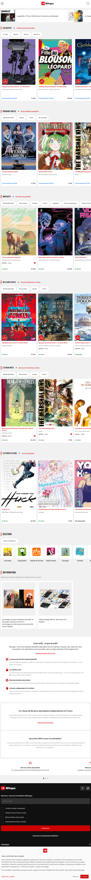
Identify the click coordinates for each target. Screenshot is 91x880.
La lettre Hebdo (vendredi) (15, 808)
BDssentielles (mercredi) (14, 817)
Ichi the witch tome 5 (45, 172)
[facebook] (82, 788)
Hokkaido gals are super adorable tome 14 (52, 509)
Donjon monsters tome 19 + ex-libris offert (16, 87)
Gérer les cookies (8, 876)
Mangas (34, 203)
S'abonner (45, 828)
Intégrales (55, 203)
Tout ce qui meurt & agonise (11, 257)
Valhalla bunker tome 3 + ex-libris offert (15, 343)
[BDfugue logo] (47, 3)
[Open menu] (2, 3)
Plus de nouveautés (23, 197)
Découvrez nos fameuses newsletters (45, 836)
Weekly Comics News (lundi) (15, 813)
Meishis (15, 34)
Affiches (26, 34)
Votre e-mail (7, 801)
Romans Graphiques (70, 203)
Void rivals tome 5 (80, 257)
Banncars (37, 34)
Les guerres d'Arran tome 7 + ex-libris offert (53, 343)
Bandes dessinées (8, 118)
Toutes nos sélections (9, 541)
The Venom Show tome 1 (10, 172)
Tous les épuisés (28, 453)
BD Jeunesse (42, 118)
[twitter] (88, 788)
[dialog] (45, 863)
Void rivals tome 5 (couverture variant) (51, 257)
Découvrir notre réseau (45, 723)
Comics (31, 118)
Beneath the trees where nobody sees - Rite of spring (17, 429)
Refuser (76, 876)
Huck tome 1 (6, 509)
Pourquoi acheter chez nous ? (46, 653)
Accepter (84, 876)
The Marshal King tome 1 (46, 428)
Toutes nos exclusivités (25, 28)
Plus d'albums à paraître (30, 111)
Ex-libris (5, 34)
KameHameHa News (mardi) (15, 822)
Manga (21, 118)
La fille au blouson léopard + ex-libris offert (53, 87)
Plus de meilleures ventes (30, 282)
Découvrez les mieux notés (29, 368)
